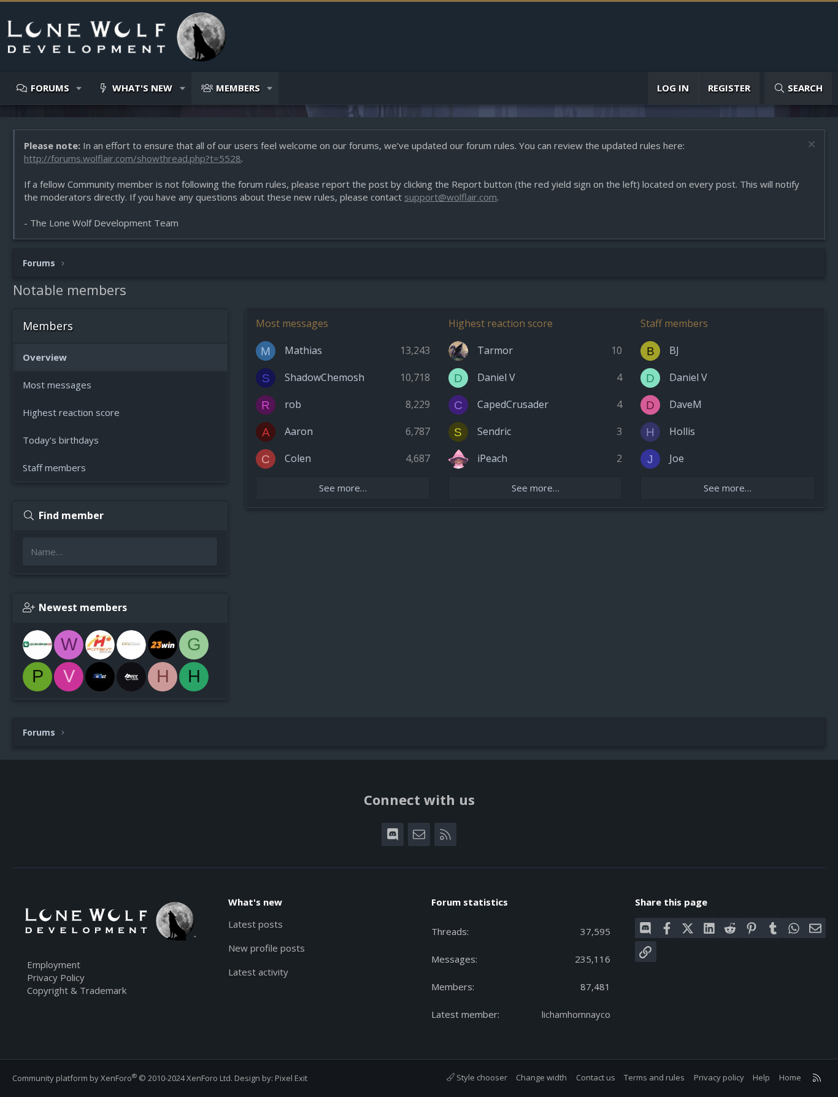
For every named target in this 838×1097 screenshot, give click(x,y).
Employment (53, 964)
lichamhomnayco (576, 1014)
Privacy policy (719, 1077)
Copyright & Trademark (76, 990)
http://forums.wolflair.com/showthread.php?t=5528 (132, 158)
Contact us (595, 1077)
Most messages (57, 385)
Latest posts (255, 924)
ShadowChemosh (324, 377)
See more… (343, 488)
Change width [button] (541, 1077)
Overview (45, 357)
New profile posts (266, 948)
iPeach (492, 458)
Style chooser (481, 1077)
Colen (298, 458)
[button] (79, 88)
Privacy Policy (56, 977)
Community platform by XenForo (122, 1078)
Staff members (54, 467)
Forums (50, 88)
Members (238, 88)
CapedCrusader (512, 404)
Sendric (494, 431)
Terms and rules (654, 1077)
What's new (142, 88)
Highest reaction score (71, 412)
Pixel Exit (291, 1078)
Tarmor (495, 350)
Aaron (299, 431)
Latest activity (258, 972)
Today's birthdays (61, 440)
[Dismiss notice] (810, 145)
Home (790, 1077)
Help (761, 1077)
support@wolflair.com (450, 197)
